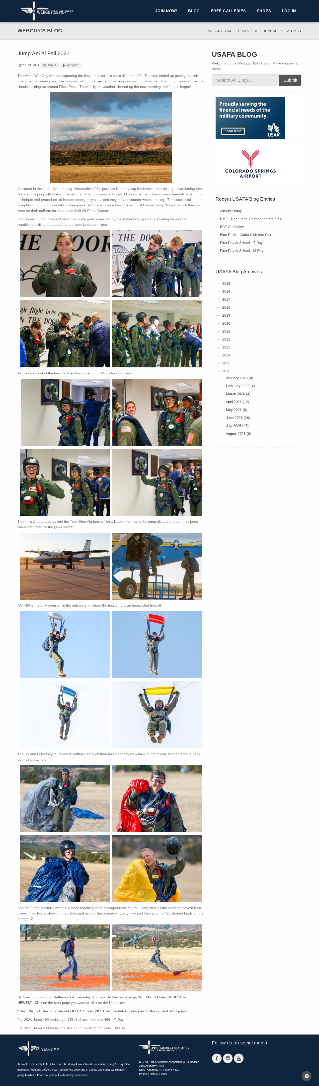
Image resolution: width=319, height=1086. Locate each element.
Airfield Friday (231, 211)
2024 (226, 355)
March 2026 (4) (238, 394)
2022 (226, 339)
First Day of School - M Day (241, 251)
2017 (226, 299)
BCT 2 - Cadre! (232, 227)
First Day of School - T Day (241, 243)
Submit (290, 80)
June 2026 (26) (238, 418)
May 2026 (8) (236, 410)
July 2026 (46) (237, 426)
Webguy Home (220, 31)
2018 (226, 307)
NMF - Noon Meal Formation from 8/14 (251, 219)
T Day (119, 1020)
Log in (289, 11)
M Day (120, 1028)
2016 (226, 291)
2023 (226, 347)
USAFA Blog (248, 31)
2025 (226, 363)
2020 (226, 323)
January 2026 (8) (239, 378)
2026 (226, 371)
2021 (226, 331)
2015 (226, 284)
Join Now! (166, 11)
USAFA (51, 65)
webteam (72, 65)
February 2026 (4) (240, 386)
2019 (226, 315)
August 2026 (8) (238, 434)
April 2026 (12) (237, 402)
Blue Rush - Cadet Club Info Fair (245, 235)
